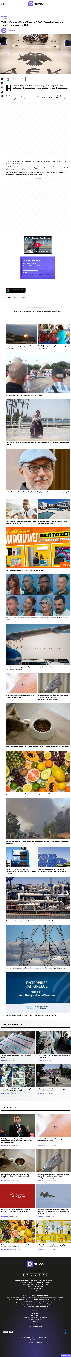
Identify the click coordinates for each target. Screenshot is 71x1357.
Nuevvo (39, 1342)
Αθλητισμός (4, 16)
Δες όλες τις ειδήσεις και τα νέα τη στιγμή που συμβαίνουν (37, 311)
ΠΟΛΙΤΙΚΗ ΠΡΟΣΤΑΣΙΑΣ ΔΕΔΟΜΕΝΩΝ (35, 1317)
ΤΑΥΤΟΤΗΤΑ (35, 1311)
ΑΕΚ (23, 297)
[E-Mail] (2, 92)
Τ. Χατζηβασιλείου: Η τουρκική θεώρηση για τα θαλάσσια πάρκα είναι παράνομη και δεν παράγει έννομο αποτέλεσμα (17, 1140)
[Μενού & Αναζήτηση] (2, 3)
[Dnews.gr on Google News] (39, 1274)
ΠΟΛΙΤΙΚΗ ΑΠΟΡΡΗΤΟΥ (35, 1319)
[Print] (2, 96)
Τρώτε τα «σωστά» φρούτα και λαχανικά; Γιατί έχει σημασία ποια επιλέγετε (29, 794)
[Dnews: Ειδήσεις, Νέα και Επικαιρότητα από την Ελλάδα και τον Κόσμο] (35, 3)
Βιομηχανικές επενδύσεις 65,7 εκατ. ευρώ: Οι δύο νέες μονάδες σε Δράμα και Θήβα (31, 1015)
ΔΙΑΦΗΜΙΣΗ (35, 1313)
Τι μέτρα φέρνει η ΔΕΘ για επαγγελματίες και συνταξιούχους (24, 395)
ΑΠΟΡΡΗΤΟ (66, 1355)
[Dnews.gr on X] (27, 1274)
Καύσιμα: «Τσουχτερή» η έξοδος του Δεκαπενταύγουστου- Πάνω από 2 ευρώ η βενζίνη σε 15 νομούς (21, 871)
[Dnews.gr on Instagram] (31, 1274)
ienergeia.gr (4, 1145)
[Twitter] (2, 83)
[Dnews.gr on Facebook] (23, 1274)
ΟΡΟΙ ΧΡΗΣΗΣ (35, 1315)
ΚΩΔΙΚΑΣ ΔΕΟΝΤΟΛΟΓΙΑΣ (35, 1324)
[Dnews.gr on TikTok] (35, 1274)
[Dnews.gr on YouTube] (43, 1274)
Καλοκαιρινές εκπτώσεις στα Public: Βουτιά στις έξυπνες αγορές (25, 570)
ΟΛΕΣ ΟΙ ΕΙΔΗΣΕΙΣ (35, 1271)
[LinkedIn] (2, 87)
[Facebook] (2, 79)
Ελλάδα (3, 1060)
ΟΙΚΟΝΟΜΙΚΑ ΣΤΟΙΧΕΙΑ (35, 1326)
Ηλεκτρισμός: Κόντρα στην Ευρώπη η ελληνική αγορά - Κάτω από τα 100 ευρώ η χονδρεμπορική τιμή (37, 968)
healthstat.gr (41, 1145)
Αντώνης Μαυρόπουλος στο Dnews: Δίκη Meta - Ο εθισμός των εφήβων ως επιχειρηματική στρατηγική (37, 492)
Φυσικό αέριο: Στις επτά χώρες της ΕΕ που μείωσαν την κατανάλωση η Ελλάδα (30, 920)
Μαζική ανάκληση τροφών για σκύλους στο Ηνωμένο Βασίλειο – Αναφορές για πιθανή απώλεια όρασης (37, 746)
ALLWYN (15, 297)
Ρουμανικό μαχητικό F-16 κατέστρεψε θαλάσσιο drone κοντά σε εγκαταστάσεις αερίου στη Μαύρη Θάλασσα (53, 1211)
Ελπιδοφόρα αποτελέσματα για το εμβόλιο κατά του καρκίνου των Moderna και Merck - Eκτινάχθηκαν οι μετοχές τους (53, 697)
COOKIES (35, 1322)
